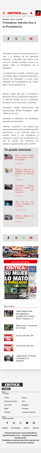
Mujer (6, 408)
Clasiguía (25, 405)
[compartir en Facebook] (8, 39)
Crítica (6, 397)
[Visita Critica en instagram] (34, 422)
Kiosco (24, 397)
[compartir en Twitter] (16, 39)
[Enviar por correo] (31, 39)
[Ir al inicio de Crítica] (17, 13)
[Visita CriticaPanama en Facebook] (7, 422)
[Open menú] (3, 13)
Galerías (36, 428)
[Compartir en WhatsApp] (24, 38)
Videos (26, 428)
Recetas (7, 412)
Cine (23, 401)
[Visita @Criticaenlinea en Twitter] (14, 422)
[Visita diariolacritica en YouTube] (27, 422)
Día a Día (7, 405)
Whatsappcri (15, 428)
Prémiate (25, 408)
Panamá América (10, 401)
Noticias (5, 428)
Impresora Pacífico (29, 412)
